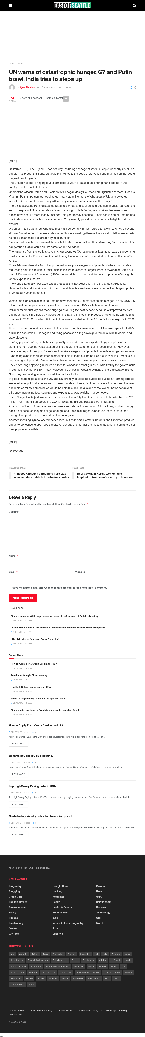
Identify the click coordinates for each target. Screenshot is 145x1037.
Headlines (59, 896)
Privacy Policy (16, 1010)
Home (12, 62)
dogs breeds (17, 960)
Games (13, 928)
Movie (91, 966)
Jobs (56, 928)
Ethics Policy (66, 1010)
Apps (45, 954)
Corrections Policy (88, 1010)
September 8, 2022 (21, 632)
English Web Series (38, 960)
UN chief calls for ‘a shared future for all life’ (35, 639)
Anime (35, 954)
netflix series (17, 972)
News (20, 62)
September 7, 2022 (51, 87)
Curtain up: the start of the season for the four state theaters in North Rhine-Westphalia (58, 627)
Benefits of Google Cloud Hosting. (29, 675)
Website (80, 571)
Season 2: (16, 978)
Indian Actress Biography (68, 923)
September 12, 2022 (22, 643)
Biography (15, 886)
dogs (127, 954)
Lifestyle (58, 933)
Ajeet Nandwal (27, 87)
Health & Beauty (62, 907)
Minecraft (79, 966)
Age (12, 954)
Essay (12, 912)
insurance (36, 966)
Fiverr (75, 960)
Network (33, 972)
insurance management (57, 966)
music (114, 966)
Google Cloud (61, 886)
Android (23, 954)
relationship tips (112, 972)
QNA (99, 896)
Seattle (29, 978)
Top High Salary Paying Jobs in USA (31, 687)
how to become (18, 966)
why (107, 978)
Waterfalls (78, 978)
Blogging (14, 891)
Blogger (72, 954)
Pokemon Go (48, 972)
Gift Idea (14, 933)
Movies (100, 886)
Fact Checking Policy (41, 1010)
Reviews (101, 907)
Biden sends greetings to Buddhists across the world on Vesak (45, 710)
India (56, 917)
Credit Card (15, 896)
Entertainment (17, 907)
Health (56, 902)
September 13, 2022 (22, 620)
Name (13, 555)
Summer (53, 978)
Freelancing (16, 923)
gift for (102, 960)
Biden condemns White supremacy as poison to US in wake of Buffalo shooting (54, 616)
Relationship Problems (87, 972)
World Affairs (17, 984)
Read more (18, 743)
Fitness (13, 917)
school (128, 972)
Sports (40, 978)
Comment (16, 511)
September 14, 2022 (20, 732)
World (99, 923)
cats (105, 954)
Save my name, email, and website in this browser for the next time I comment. (59, 587)
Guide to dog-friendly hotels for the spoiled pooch (38, 698)
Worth (32, 984)
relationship (66, 972)
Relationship (103, 902)
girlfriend (115, 960)
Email (13, 571)
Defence (116, 954)
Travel (65, 978)
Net (124, 966)
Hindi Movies (60, 912)
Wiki (98, 917)
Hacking (57, 891)
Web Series (94, 978)
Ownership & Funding (116, 1010)
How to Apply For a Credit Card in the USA (34, 663)
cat (96, 954)
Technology (103, 912)
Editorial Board (16, 1014)
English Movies (18, 902)
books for (85, 954)
